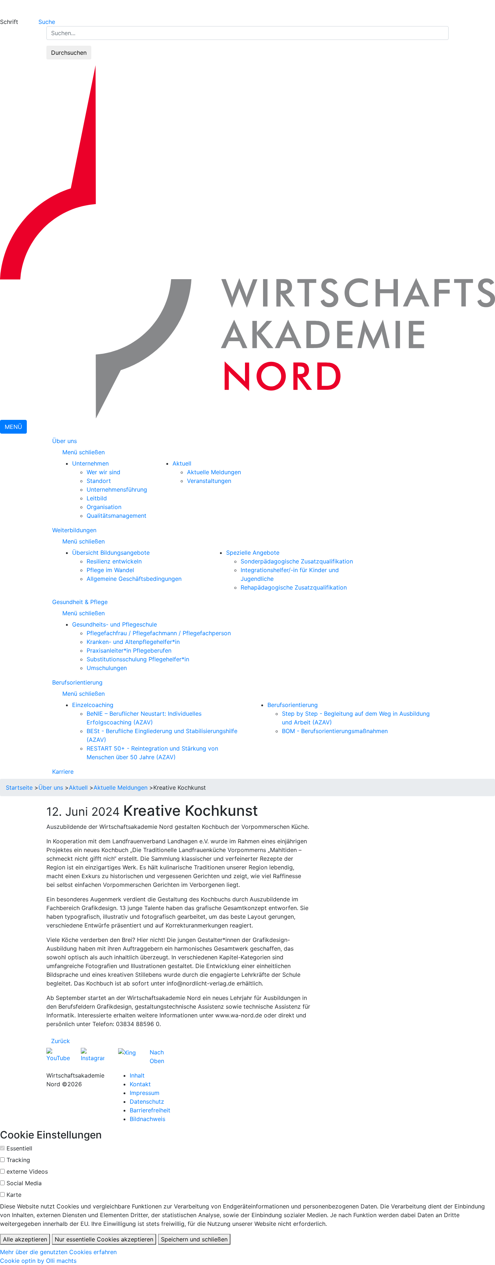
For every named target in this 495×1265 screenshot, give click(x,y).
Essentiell (19, 1148)
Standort (99, 480)
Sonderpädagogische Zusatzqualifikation (297, 561)
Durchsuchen (69, 52)
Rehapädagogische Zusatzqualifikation (294, 587)
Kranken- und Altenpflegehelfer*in (133, 641)
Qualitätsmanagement (116, 515)
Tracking (18, 1159)
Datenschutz (147, 1101)
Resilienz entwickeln (114, 561)
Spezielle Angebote (252, 552)
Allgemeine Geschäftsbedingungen (134, 578)
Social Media (24, 1183)
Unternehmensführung (117, 489)
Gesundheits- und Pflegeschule (114, 624)
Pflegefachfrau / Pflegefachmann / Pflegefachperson (159, 633)
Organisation (104, 506)
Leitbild (97, 498)
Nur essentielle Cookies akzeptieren (104, 1239)
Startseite (19, 787)
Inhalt (137, 1075)
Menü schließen (84, 452)
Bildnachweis (147, 1119)
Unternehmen (90, 463)
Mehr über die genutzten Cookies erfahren (58, 1252)
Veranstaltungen (209, 480)
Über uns (64, 441)
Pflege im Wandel (110, 570)
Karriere (63, 771)
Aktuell (181, 463)
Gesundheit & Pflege (80, 601)
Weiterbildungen (74, 530)
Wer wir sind (103, 472)
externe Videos (27, 1171)
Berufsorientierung (77, 682)
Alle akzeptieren (25, 1239)
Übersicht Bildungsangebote (111, 552)
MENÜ (13, 426)
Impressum (144, 1092)
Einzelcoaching (92, 704)
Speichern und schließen (194, 1239)
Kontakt (140, 1084)
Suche (46, 21)
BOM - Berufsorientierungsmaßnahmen (335, 731)
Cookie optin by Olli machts (38, 1260)
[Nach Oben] (166, 1052)
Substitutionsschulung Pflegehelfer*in (138, 659)
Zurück (60, 1041)
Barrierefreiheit (150, 1110)
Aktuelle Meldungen (214, 472)
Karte (14, 1194)
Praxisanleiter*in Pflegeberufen (129, 650)
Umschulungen (107, 667)
